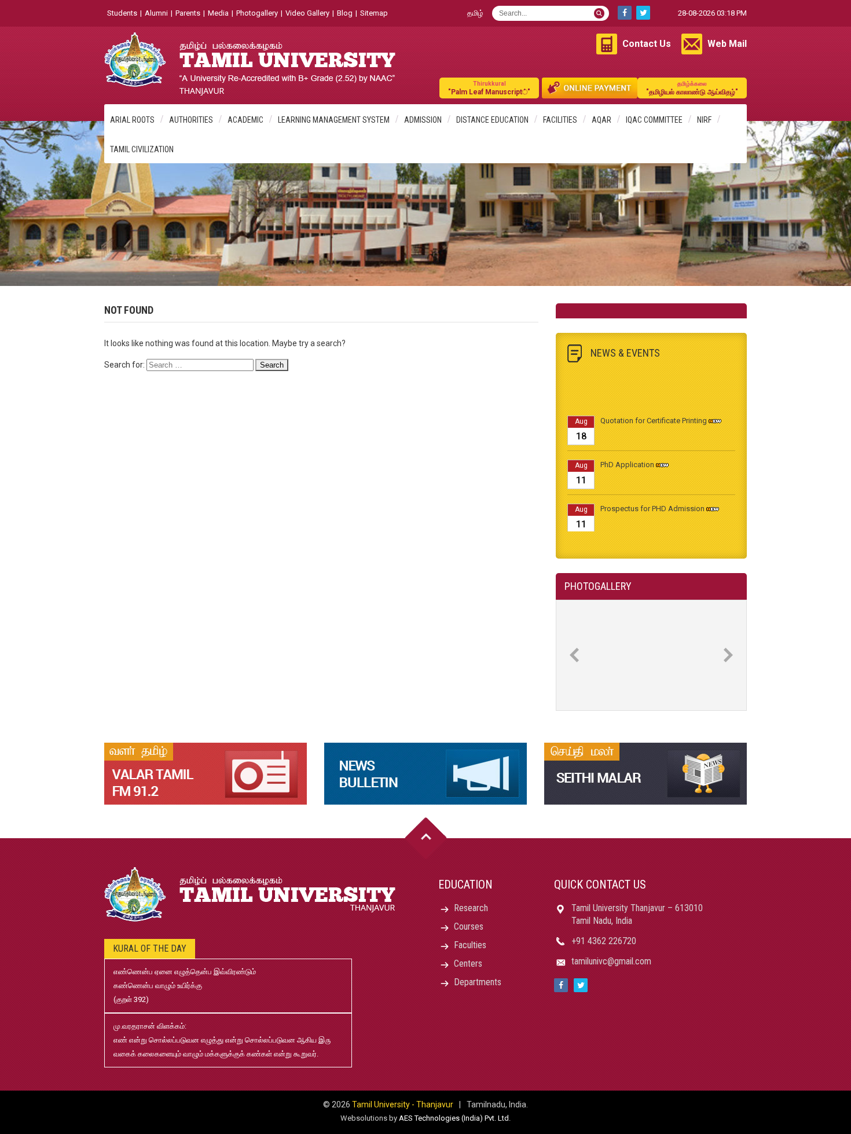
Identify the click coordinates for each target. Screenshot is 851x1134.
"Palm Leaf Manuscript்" (489, 88)
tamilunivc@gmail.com (611, 961)
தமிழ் (475, 13)
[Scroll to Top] (426, 838)
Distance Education (492, 119)
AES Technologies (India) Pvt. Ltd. (455, 1118)
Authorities (191, 119)
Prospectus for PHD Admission (652, 499)
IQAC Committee (654, 119)
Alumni (156, 13)
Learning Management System (334, 119)
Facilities (560, 119)
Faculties (470, 945)
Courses (468, 926)
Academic (245, 119)
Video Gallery (307, 13)
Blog (345, 13)
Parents (187, 13)
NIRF (704, 119)
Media (218, 13)
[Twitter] (643, 13)
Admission (423, 119)
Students (122, 13)
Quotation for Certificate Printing (653, 411)
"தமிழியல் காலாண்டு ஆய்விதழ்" (692, 88)
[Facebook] (625, 13)
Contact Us (646, 43)
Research (471, 907)
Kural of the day (149, 948)
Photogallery (257, 13)
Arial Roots (132, 119)
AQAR (601, 119)
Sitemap (374, 13)
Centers (468, 963)
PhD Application (627, 455)
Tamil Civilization (142, 149)
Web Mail (727, 43)
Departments (477, 982)
